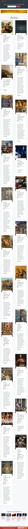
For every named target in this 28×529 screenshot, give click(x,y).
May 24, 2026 (18, 331)
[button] (24, 1)
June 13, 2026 (19, 287)
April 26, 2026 (5, 434)
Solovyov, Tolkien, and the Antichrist (20, 37)
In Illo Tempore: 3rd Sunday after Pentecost (20, 283)
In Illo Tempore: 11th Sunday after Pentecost (6, 112)
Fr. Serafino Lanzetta (21, 422)
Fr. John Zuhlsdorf (7, 41)
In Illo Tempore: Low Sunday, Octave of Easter (6, 479)
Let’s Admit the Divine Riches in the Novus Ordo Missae (7, 82)
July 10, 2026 (5, 209)
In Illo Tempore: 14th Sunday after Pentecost (6, 38)
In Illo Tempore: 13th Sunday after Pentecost (20, 70)
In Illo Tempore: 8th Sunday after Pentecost (20, 194)
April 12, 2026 (5, 484)
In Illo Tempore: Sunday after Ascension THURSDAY (6, 340)
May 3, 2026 (4, 389)
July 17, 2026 (18, 198)
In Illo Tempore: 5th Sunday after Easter (20, 371)
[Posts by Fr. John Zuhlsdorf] (4, 41)
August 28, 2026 (5, 42)
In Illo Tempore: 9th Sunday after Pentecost (6, 158)
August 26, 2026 (19, 40)
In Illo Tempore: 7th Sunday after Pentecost (6, 205)
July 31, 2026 (18, 121)
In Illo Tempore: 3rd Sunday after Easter (6, 429)
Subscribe (18, 6)
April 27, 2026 (19, 423)
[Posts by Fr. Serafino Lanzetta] (17, 422)
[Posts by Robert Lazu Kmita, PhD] (17, 39)
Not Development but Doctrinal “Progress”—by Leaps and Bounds (21, 417)
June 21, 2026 (5, 257)
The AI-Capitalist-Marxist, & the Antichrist (20, 163)
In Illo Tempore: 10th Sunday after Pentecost (20, 117)
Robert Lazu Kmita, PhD (21, 39)
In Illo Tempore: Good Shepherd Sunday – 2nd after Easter (20, 453)
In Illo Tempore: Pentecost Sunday (19, 327)
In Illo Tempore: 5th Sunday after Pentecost (20, 238)
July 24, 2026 (5, 162)
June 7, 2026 (4, 299)
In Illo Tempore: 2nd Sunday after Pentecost (6, 295)
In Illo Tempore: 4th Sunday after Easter (6, 385)
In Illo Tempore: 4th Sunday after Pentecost (6, 252)
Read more (19, 95)
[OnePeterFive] (4, 1)
